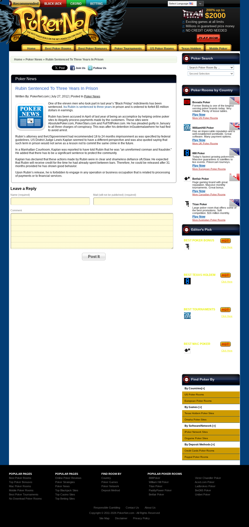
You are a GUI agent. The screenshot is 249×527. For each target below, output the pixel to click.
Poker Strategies (65, 482)
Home (18, 59)
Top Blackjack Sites (66, 490)
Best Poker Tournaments (23, 494)
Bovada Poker (201, 102)
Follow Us (99, 68)
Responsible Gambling (107, 507)
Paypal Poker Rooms (196, 457)
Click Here (226, 247)
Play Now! (208, 38)
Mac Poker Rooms (20, 486)
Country (106, 477)
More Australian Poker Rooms (208, 220)
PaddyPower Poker (160, 490)
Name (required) (20, 194)
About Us (150, 507)
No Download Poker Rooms (25, 498)
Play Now (198, 114)
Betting (96, 3)
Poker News (34, 59)
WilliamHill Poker (203, 127)
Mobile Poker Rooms (21, 490)
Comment (16, 210)
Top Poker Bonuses (20, 482)
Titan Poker (199, 204)
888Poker (154, 477)
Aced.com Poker (204, 482)
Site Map (104, 518)
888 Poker (198, 153)
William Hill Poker (159, 482)
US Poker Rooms (194, 394)
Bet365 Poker (203, 490)
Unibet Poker (202, 494)
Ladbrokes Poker (205, 486)
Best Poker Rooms (20, 477)
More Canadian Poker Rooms (208, 194)
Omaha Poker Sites (195, 419)
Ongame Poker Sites (196, 438)
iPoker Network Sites (196, 432)
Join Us (80, 68)
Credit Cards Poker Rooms (199, 450)
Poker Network (110, 486)
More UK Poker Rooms (205, 143)
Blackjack (52, 3)
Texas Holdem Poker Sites (199, 413)
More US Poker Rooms (205, 118)
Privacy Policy (141, 518)
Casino (76, 3)
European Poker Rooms (198, 401)
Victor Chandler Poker (208, 477)
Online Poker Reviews (68, 477)
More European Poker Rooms (209, 169)
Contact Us (132, 507)
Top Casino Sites (65, 494)
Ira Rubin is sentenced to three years (87, 107)
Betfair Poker (200, 178)
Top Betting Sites (65, 498)
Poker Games (109, 482)
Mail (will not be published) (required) (114, 194)
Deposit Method (110, 490)
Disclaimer (121, 518)
